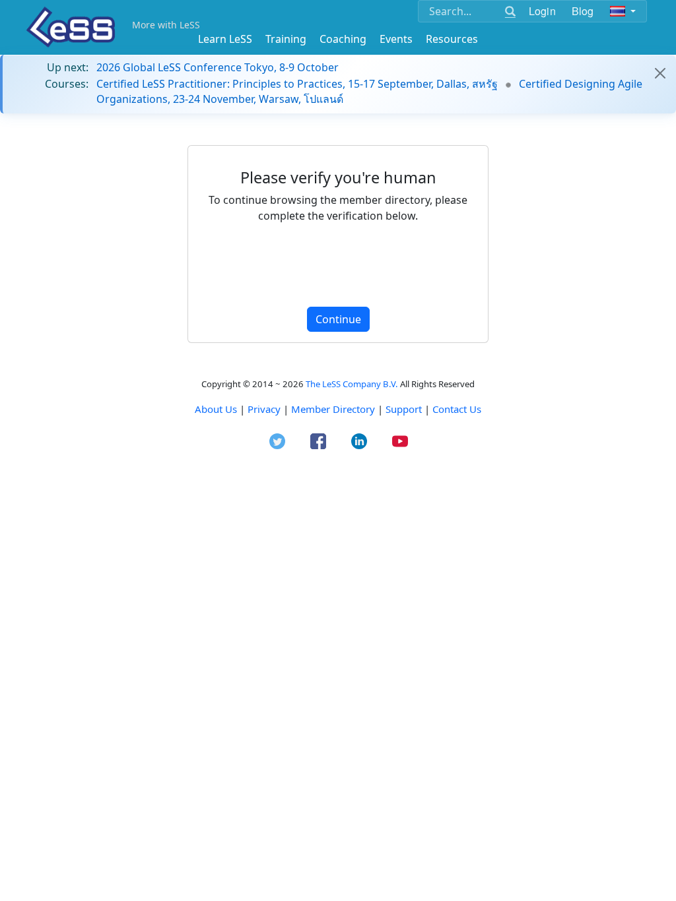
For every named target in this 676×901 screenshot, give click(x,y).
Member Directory (333, 409)
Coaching (343, 39)
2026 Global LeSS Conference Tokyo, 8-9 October (217, 67)
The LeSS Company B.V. (352, 384)
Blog (583, 10)
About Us (216, 409)
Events (396, 39)
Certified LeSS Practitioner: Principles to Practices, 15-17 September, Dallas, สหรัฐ (297, 84)
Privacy (264, 409)
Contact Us (456, 409)
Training (285, 39)
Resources (452, 39)
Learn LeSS (225, 39)
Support (404, 409)
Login (542, 10)
